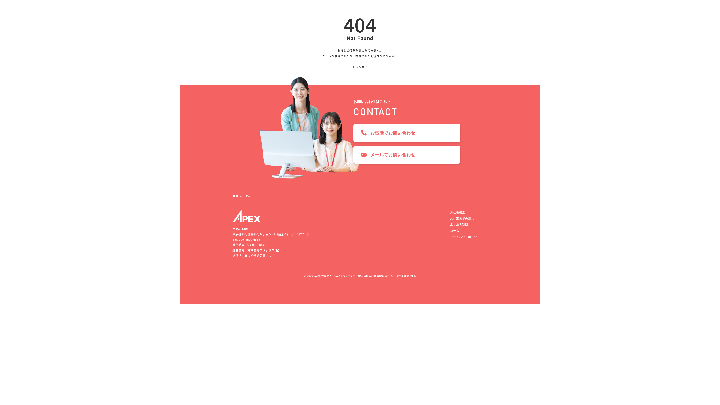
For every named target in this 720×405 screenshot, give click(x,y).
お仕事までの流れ (462, 218)
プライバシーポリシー (465, 237)
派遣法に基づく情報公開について (255, 255)
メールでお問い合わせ (392, 154)
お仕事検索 (457, 212)
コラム (454, 230)
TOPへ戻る (360, 67)
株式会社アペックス (261, 250)
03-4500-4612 (250, 239)
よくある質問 (459, 224)
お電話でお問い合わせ (392, 133)
